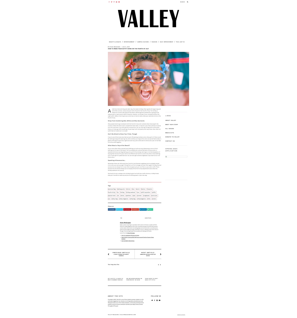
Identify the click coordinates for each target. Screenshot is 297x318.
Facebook (112, 209)
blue (133, 189)
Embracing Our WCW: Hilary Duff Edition (148, 254)
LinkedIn (143, 209)
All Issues (169, 128)
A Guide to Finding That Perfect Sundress (121, 254)
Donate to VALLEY (172, 137)
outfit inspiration (145, 192)
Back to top (181, 314)
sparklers (128, 195)
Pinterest (127, 209)
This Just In (180, 41)
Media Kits (169, 132)
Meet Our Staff (171, 124)
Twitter (120, 209)
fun (118, 192)
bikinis (128, 189)
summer (139, 195)
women (154, 198)
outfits (154, 192)
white (148, 198)
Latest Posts (148, 218)
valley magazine (123, 198)
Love (138, 192)
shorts (122, 195)
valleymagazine (141, 198)
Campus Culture (143, 41)
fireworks (149, 189)
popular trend (111, 195)
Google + (135, 209)
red (118, 195)
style (134, 195)
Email (150, 209)
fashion (143, 189)
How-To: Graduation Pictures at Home (130, 235)
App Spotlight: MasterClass (128, 240)
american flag (112, 189)
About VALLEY (170, 120)
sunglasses (146, 195)
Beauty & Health (115, 41)
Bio (121, 218)
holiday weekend (130, 192)
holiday (122, 192)
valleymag (132, 198)
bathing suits (121, 189)
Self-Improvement (166, 41)
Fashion (154, 41)
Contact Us (170, 141)
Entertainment (129, 41)
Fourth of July (111, 192)
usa (109, 198)
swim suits (154, 195)
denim (138, 189)
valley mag (115, 198)
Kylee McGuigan (131, 233)
